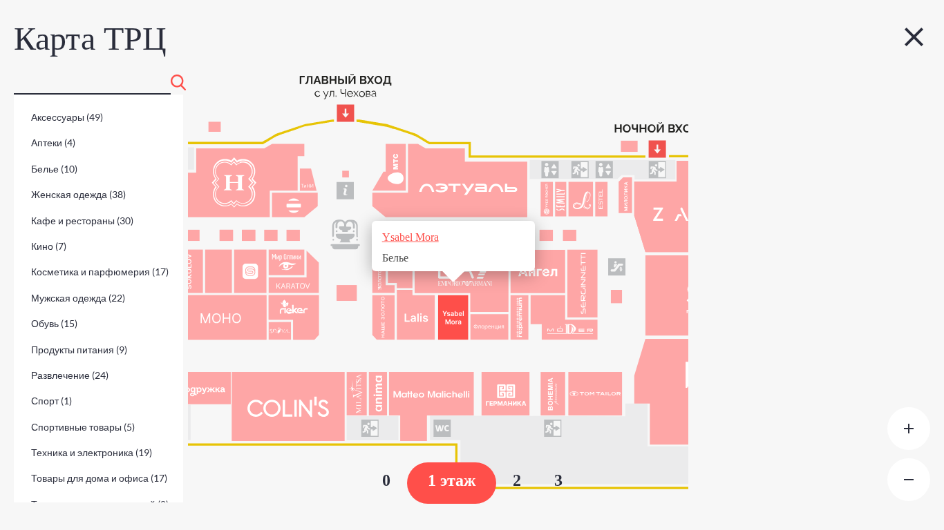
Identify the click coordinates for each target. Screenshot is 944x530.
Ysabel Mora (410, 237)
